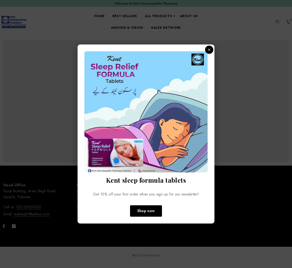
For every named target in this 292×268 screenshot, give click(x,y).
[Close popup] (209, 50)
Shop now (146, 210)
